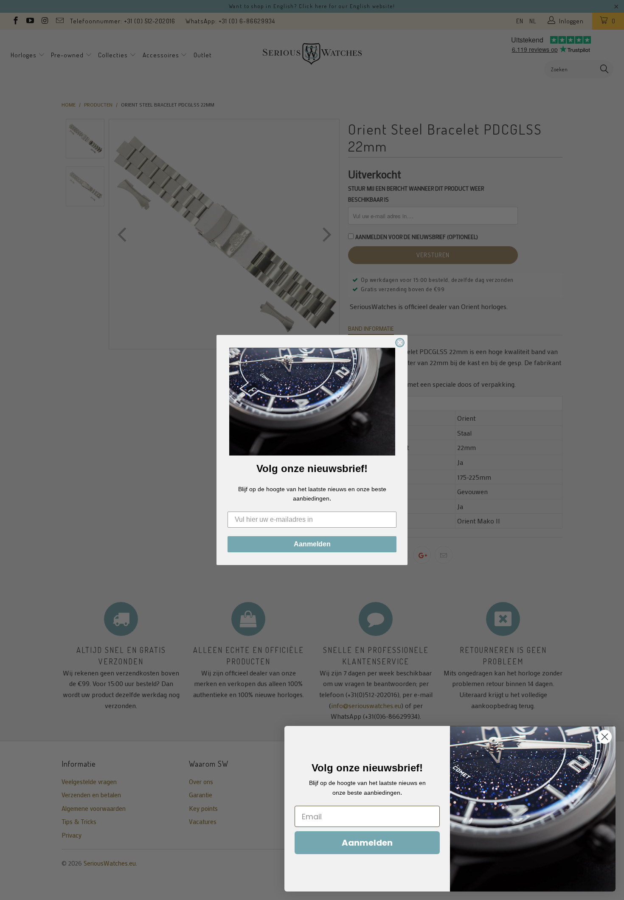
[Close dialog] (400, 342)
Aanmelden (312, 544)
